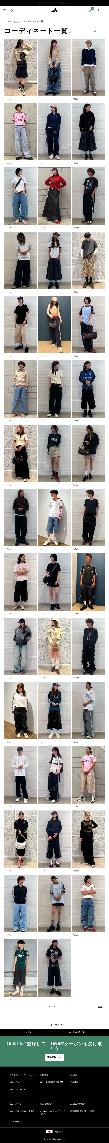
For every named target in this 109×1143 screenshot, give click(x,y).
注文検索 (44, 1075)
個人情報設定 (46, 1104)
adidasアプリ (15, 1082)
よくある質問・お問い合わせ (22, 1075)
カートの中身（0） (77, 1032)
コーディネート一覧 (33, 21)
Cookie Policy (15, 1122)
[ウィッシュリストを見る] (11, 10)
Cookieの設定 (16, 1104)
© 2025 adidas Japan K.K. (54, 1139)
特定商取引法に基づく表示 (82, 1111)
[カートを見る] (104, 10)
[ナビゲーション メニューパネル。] (4, 10)
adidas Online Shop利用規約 (22, 1111)
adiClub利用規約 (77, 1104)
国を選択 (59, 1132)
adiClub (73, 1075)
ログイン (27, 1032)
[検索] (97, 10)
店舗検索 (74, 1082)
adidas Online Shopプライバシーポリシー (54, 1112)
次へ (100, 1007)
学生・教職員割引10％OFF (51, 1082)
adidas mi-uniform (18, 1090)
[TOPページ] (54, 11)
